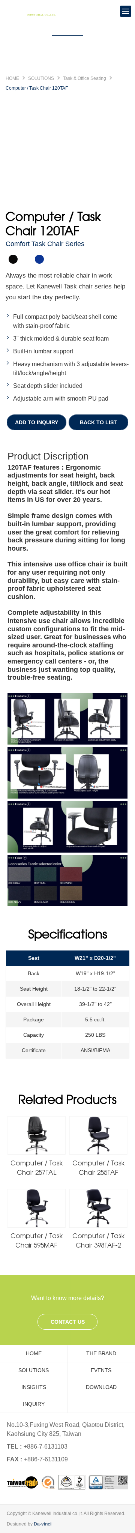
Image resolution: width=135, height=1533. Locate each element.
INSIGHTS (33, 1387)
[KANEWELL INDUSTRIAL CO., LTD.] (34, 11)
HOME (12, 78)
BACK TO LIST (98, 422)
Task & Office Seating (84, 78)
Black (13, 259)
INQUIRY (34, 1404)
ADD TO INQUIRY (36, 422)
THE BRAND (101, 1353)
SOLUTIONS (41, 78)
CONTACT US (68, 1322)
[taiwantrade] (67, 1482)
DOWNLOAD (101, 1387)
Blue (39, 259)
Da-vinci (42, 1524)
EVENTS (101, 1370)
